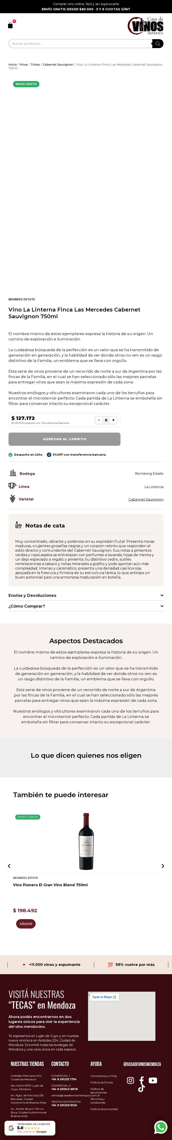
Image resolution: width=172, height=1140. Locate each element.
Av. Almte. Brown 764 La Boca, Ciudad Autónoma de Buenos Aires (28, 1112)
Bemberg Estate (22, 299)
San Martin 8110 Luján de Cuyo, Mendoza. (27, 1087)
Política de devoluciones (98, 1090)
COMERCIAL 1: (64, 1077)
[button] (9, 866)
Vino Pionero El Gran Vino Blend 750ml (50, 885)
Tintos (35, 64)
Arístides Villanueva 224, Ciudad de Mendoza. (26, 1077)
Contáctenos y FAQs (103, 1076)
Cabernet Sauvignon (58, 64)
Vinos (23, 64)
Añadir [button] (25, 924)
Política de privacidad (104, 1109)
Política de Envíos (101, 1082)
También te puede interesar (60, 795)
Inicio (13, 64)
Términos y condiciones (97, 1100)
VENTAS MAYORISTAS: (66, 1103)
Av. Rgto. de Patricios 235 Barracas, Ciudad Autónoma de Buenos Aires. (29, 1099)
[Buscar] (157, 43)
